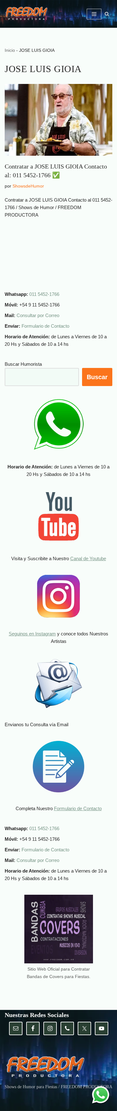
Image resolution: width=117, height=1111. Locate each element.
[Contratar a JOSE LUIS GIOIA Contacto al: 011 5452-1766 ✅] (58, 120)
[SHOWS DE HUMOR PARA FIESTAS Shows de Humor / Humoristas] (28, 14)
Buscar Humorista (23, 364)
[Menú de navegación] (94, 14)
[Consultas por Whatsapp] (100, 1094)
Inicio (10, 50)
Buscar (97, 377)
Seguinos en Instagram (32, 633)
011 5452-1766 (44, 294)
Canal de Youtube (88, 558)
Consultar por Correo (38, 315)
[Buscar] (107, 14)
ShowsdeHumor (28, 186)
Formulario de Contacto (45, 326)
